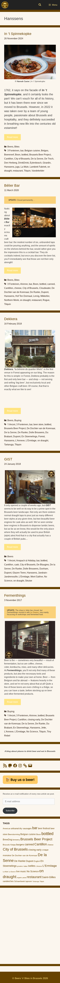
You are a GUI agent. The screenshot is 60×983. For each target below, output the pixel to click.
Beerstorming (14, 834)
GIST (8, 459)
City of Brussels (22, 158)
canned (51, 284)
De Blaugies (43, 564)
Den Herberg (10, 163)
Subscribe (10, 810)
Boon (17, 154)
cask (16, 564)
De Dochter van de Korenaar (41, 428)
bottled (24, 154)
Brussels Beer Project (40, 154)
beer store (38, 424)
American (6, 829)
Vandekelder (38, 170)
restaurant (18, 170)
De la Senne (37, 158)
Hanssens (9, 167)
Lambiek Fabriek (38, 167)
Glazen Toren (19, 572)
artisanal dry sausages (21, 828)
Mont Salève (37, 576)
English (37, 861)
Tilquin (27, 170)
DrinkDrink (23, 163)
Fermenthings (15, 595)
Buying (17, 420)
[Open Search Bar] (40, 5)
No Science (32, 731)
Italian (25, 866)
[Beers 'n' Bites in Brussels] (4, 5)
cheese (17, 288)
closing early (34, 719)
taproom (28, 881)
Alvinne (24, 284)
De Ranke (35, 292)
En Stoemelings (29, 436)
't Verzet (11, 424)
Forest (41, 436)
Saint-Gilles (49, 877)
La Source (34, 612)
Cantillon (8, 158)
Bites (16, 146)
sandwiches (8, 881)
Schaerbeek (19, 881)
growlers (20, 866)
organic (19, 877)
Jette (43, 727)
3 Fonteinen (13, 150)
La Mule (25, 167)
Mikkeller (44, 296)
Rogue (46, 300)
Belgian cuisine (32, 150)
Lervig (36, 296)
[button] (30, 62)
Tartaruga (9, 444)
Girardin (47, 163)
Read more (12, 137)
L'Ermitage (31, 440)
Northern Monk (11, 300)
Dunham (43, 568)
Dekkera (10, 319)
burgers (20, 844)
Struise (28, 580)
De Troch (48, 158)
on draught (25, 300)
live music (21, 871)
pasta (24, 877)
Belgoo (44, 150)
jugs (17, 167)
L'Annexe (20, 440)
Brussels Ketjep (9, 845)
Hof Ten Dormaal (23, 296)
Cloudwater (45, 288)
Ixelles (31, 866)
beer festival (44, 828)
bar (21, 150)
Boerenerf (9, 154)
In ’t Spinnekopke (17, 34)
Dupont (44, 292)
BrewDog (7, 839)
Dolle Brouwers (36, 432)
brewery (16, 840)
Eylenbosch (36, 163)
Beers (10, 146)
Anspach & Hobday (25, 560)
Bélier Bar (12, 185)
